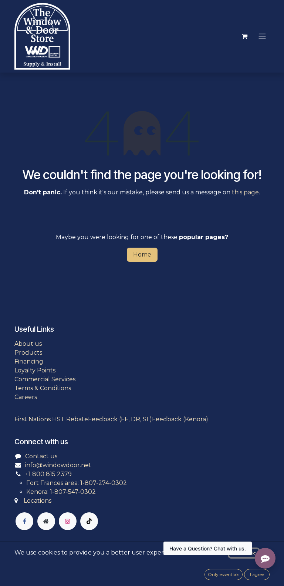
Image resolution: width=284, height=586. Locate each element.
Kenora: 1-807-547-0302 (61, 491)
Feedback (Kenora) (180, 419)
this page (245, 192)
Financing (28, 361)
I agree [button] (257, 574)
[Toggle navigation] (262, 36)
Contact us (41, 456)
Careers (25, 397)
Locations (37, 500)
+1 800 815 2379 (48, 474)
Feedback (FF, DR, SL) (120, 419)
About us (28, 343)
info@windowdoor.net (58, 465)
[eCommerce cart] (244, 36)
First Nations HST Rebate (51, 419)
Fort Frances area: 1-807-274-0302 (76, 482)
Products (28, 352)
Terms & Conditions (42, 388)
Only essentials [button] (223, 574)
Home (142, 254)
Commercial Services (44, 379)
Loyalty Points (34, 370)
